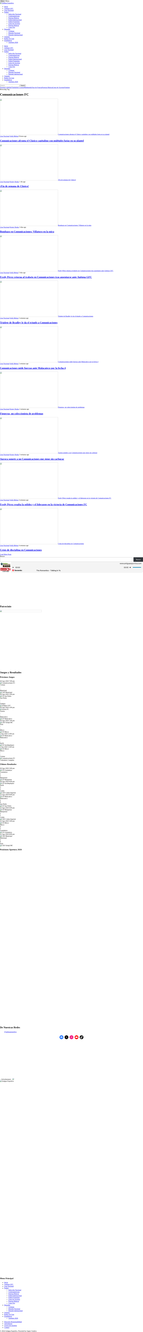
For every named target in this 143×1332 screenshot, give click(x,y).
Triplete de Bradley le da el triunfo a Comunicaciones (75, 316)
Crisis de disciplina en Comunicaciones (71, 544)
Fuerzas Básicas (13, 18)
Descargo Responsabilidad (13, 1322)
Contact (6, 1327)
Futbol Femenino (14, 22)
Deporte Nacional (14, 33)
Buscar (2, 556)
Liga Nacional (9, 10)
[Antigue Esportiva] (7, 3)
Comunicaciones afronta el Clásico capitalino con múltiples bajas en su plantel (83, 134)
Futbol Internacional (15, 20)
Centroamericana (14, 16)
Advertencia (8, 1324)
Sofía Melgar (14, 136)
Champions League (17, 87)
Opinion (7, 37)
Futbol (6, 12)
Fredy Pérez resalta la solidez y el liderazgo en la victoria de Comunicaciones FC (84, 498)
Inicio (6, 7)
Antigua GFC (8, 8)
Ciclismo (11, 31)
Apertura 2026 (13, 42)
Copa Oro (11, 27)
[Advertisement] (63, 588)
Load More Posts (5, 554)
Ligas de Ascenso (14, 23)
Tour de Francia (37, 87)
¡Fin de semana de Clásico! (67, 180)
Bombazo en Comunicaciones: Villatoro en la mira (74, 225)
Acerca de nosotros (10, 1325)
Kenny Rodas (14, 182)
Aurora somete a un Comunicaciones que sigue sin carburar (77, 453)
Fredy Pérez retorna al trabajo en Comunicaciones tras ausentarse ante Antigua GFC (85, 271)
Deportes (7, 29)
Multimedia (28, 87)
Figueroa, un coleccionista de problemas (71, 407)
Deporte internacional (15, 35)
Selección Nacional (14, 14)
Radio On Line (9, 39)
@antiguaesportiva (10, 1032)
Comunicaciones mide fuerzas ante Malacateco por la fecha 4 (78, 362)
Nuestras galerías (5, 87)
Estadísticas (8, 40)
